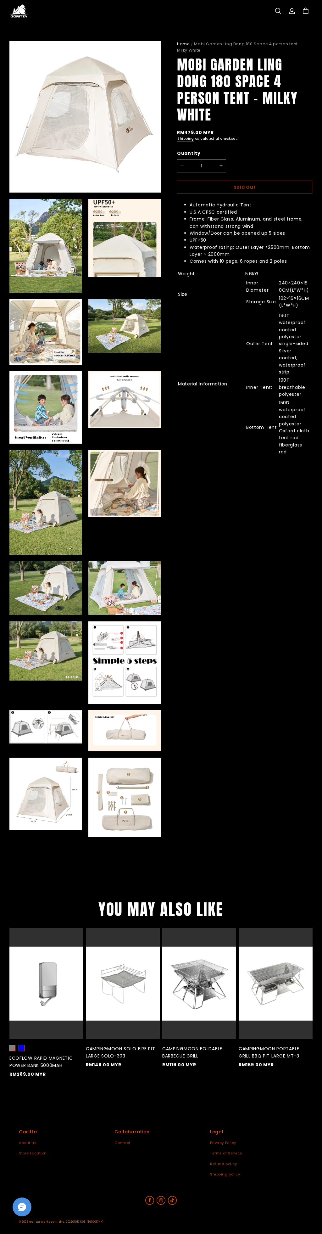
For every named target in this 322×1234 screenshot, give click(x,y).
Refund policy (223, 1163)
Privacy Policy (223, 1142)
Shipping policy (225, 1174)
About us (28, 1142)
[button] (278, 11)
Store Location (33, 1153)
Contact (122, 1142)
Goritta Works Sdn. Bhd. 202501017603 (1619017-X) (66, 1222)
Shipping (185, 138)
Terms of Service (226, 1153)
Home (183, 44)
